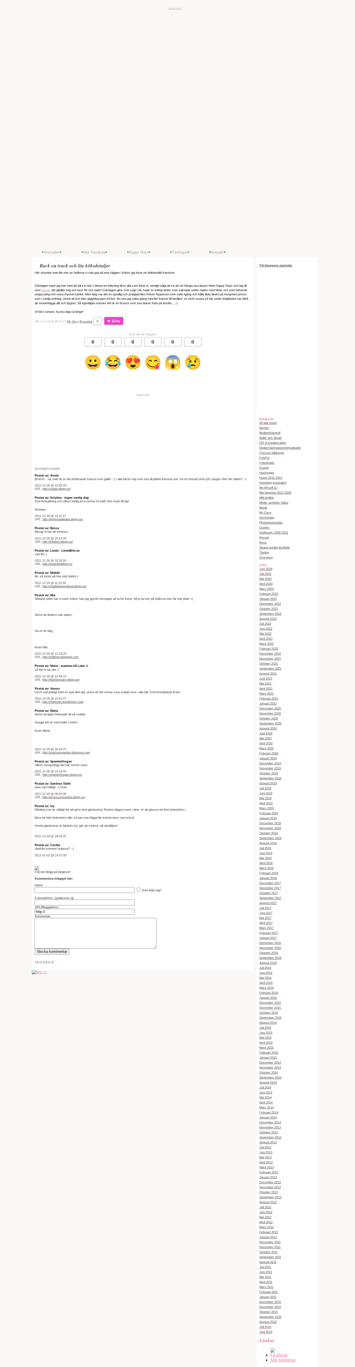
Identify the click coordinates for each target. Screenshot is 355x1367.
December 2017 (270, 883)
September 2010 (270, 1317)
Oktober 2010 (268, 1312)
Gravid (263, 467)
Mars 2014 (266, 1107)
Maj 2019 (265, 798)
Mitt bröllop (266, 497)
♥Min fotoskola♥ (94, 252)
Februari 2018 (268, 873)
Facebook (279, 1355)
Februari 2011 (268, 1292)
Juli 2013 (265, 1147)
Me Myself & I (268, 487)
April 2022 (266, 638)
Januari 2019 (268, 818)
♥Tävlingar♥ (179, 252)
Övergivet (266, 557)
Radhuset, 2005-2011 (273, 532)
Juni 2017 (265, 913)
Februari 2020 (268, 753)
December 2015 (270, 1002)
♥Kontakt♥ (217, 252)
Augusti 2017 (268, 903)
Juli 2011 (265, 1267)
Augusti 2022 (268, 618)
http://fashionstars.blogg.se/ (61, 679)
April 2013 (266, 1162)
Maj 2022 (265, 633)
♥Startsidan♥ (52, 252)
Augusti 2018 (268, 843)
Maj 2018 (265, 858)
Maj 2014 (265, 1097)
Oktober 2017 (268, 893)
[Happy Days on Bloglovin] (37, 869)
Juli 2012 (265, 1207)
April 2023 (266, 583)
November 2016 (270, 947)
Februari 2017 (268, 933)
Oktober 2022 (268, 608)
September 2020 (270, 723)
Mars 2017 (266, 928)
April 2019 (266, 803)
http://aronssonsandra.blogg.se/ (63, 797)
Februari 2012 (268, 1232)
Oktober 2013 (268, 1132)
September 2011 (270, 1257)
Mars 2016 (266, 987)
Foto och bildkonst (271, 452)
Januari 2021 (268, 703)
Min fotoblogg (283, 1360)
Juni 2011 (265, 1272)
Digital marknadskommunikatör (280, 447)
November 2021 (270, 658)
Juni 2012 (265, 1212)
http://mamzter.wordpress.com (62, 701)
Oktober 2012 (268, 1192)
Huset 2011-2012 (270, 477)
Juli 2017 (265, 908)
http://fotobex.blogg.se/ (57, 541)
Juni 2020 (265, 733)
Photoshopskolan (271, 522)
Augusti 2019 (268, 783)
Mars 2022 (266, 643)
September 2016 (270, 957)
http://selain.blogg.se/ (56, 488)
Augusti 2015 (268, 1022)
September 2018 (270, 838)
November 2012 (270, 1187)
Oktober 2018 (268, 833)
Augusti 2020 (268, 728)
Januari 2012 (268, 1237)
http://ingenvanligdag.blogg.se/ (62, 519)
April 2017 (266, 923)
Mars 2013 (266, 1167)
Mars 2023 (266, 588)
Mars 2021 (266, 693)
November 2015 (270, 1007)
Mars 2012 (266, 1227)
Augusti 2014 (268, 1082)
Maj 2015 (265, 1037)
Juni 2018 (265, 853)
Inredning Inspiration (272, 482)
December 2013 (270, 1122)
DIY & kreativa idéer (272, 442)
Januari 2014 (268, 1117)
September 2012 (270, 1197)
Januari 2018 (268, 878)
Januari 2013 (268, 1177)
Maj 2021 (265, 683)
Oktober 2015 (268, 1012)
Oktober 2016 (268, 952)
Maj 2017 (265, 918)
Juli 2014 (265, 1087)
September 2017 (270, 898)
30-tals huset (268, 422)
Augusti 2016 (268, 962)
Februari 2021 (268, 698)
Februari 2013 (268, 1172)
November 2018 (270, 828)
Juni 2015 (265, 1032)
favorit (45, 290)
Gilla (116, 321)
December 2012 (270, 1182)
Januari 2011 (268, 1297)
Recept (264, 537)
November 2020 (270, 713)
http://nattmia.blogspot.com (60, 657)
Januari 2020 (268, 758)
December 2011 (270, 1242)
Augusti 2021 (268, 673)
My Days (73, 321)
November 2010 (270, 1307)
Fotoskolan (266, 462)
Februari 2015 (268, 1052)
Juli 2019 (265, 788)
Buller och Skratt (270, 437)
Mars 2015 (266, 1047)
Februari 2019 (268, 813)
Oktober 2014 (268, 1072)
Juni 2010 (265, 1331)
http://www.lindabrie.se (57, 563)
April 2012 (266, 1222)
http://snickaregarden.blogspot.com (66, 752)
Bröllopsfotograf (269, 432)
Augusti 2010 (268, 1322)
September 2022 (270, 613)
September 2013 (270, 1137)
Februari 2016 (268, 992)
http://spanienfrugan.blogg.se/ (62, 774)
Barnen (264, 427)
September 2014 (270, 1077)
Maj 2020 (265, 738)
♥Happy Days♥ (138, 252)
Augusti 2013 (268, 1142)
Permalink (86, 321)
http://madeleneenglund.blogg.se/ (64, 586)
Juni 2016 (265, 972)
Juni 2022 (265, 628)
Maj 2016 (265, 977)
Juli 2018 (265, 848)
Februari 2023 (268, 593)
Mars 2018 (266, 868)
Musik (263, 507)
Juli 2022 (265, 623)
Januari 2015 (268, 1057)
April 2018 (266, 863)
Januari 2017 (268, 938)
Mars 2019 (266, 808)
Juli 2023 (265, 573)
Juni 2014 (265, 1092)
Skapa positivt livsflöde (274, 547)
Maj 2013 (265, 1157)
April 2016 (266, 982)
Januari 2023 (268, 598)
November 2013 (270, 1127)
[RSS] (39, 972)
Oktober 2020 (268, 718)
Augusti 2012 (268, 1202)
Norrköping (266, 517)
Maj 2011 (265, 1277)
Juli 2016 (265, 967)
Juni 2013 (265, 1152)
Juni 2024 (265, 568)
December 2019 (270, 763)
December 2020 (270, 708)
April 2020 (266, 743)
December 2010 (270, 1302)
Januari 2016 (268, 997)
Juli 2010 (265, 1326)
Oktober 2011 (268, 1252)
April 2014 (266, 1102)
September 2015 (270, 1017)
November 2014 (270, 1067)
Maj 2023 (265, 578)
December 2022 (270, 603)
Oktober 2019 (268, 773)
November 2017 (270, 888)
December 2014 (270, 1062)
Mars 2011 (266, 1287)
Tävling (264, 552)
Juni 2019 (265, 793)
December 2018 (270, 823)
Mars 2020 (266, 748)
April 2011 (265, 1282)
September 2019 (270, 778)
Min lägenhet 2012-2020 (275, 492)
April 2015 (266, 1042)
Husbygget (266, 472)
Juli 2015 (265, 1027)
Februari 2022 (268, 648)
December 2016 (270, 942)
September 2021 (270, 668)
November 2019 (270, 768)
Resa (263, 542)
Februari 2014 (268, 1112)
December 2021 (270, 653)
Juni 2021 (265, 678)
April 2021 (266, 688)
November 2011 (270, 1247)
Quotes (264, 527)
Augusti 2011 (268, 1262)
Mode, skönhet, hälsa (273, 502)
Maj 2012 (265, 1217)
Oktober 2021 (268, 663)
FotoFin (264, 457)
